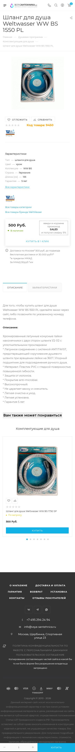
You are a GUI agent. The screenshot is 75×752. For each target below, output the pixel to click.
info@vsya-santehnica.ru (40, 626)
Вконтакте (28, 609)
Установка (58, 591)
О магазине (18, 585)
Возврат (36, 591)
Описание (15, 287)
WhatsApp (46, 609)
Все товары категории (18, 207)
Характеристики (44, 287)
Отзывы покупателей (49, 598)
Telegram (37, 609)
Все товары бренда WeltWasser (23, 212)
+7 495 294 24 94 (38, 619)
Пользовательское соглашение (40, 654)
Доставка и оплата (50, 585)
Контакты (16, 598)
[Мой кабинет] (62, 5)
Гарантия (15, 591)
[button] (27, 539)
